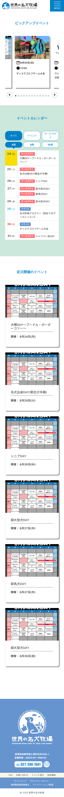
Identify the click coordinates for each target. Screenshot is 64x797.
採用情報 (51, 775)
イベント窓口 (38, 775)
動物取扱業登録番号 (20, 784)
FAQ (10, 775)
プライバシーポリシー (40, 781)
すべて (13, 135)
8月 (14, 144)
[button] (9, 94)
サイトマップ (20, 781)
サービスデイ (50, 135)
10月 (50, 144)
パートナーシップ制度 (43, 784)
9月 (32, 144)
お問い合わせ (22, 775)
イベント (32, 135)
